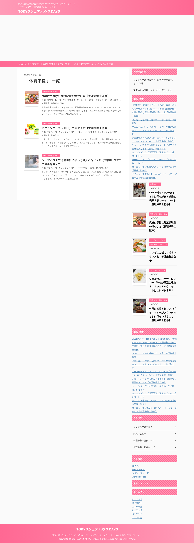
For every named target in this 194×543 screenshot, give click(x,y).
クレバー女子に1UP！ (86, 132)
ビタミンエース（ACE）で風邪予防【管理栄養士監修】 (76, 128)
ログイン (136, 466)
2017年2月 (137, 517)
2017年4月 (137, 510)
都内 (106, 168)
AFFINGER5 (130, 539)
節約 (62, 103)
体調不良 (46, 103)
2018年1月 (137, 506)
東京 (101, 168)
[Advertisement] (97, 38)
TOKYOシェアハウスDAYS (39, 11)
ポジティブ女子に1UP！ (98, 100)
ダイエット (82, 100)
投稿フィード (138, 469)
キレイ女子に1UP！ (66, 100)
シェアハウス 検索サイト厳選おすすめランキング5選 (44, 63)
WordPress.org (139, 476)
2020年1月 (137, 503)
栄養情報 (55, 103)
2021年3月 (137, 499)
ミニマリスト (83, 168)
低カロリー (115, 100)
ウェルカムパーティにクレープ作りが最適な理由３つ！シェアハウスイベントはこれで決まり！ (154, 130)
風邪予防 (55, 135)
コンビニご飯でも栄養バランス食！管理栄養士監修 (162, 256)
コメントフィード (140, 473)
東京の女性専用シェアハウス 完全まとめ (93, 63)
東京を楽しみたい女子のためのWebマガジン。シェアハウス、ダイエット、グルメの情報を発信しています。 (97, 535)
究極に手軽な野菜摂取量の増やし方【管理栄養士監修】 (76, 96)
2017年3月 (137, 514)
